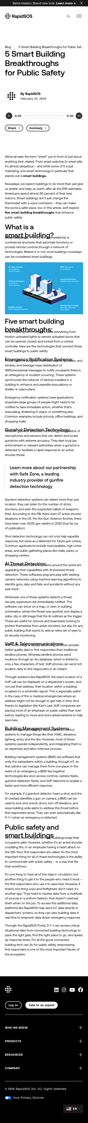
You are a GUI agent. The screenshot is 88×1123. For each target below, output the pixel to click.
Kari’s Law (45, 705)
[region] (44, 116)
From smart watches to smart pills (59, 161)
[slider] (44, 115)
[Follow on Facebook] (80, 990)
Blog (8, 47)
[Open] (68, 16)
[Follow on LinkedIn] (56, 990)
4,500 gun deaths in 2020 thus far (50, 523)
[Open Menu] (79, 16)
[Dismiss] (84, 2)
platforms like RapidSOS (21, 908)
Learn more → (66, 3)
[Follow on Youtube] (72, 990)
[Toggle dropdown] (19, 128)
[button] (44, 1028)
